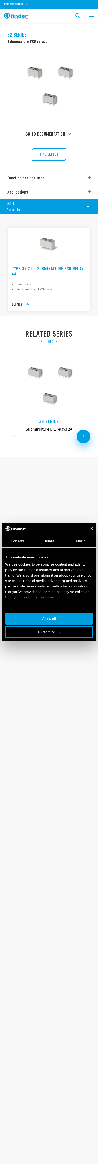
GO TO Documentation (45, 134)
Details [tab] (49, 541)
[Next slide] (83, 436)
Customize (46, 632)
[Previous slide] (14, 436)
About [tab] (80, 541)
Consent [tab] (17, 541)
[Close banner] (91, 528)
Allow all (49, 619)
